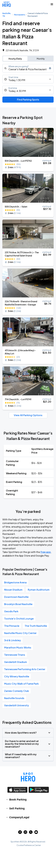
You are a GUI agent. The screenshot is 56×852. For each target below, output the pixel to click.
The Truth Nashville (36, 625)
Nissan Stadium (13, 589)
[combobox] (28, 68)
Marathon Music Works (17, 647)
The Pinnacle (11, 625)
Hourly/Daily (15, 58)
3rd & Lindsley (12, 640)
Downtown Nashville (16, 596)
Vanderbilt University (16, 705)
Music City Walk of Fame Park (21, 683)
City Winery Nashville (16, 676)
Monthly (41, 58)
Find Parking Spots (28, 99)
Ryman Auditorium (38, 589)
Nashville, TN (6, 14)
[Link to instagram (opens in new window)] (25, 833)
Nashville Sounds (14, 698)
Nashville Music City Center (20, 633)
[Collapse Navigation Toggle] (52, 4)
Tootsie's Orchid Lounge (19, 618)
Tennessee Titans (14, 654)
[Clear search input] (50, 68)
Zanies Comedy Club (16, 690)
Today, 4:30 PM (17, 91)
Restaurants (19, 15)
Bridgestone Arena (15, 582)
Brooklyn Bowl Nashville (18, 604)
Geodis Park (11, 611)
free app (45, 552)
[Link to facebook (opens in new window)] (20, 833)
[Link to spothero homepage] (28, 777)
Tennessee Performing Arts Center (24, 669)
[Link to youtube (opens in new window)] (36, 833)
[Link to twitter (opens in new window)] (31, 833)
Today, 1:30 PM (17, 80)
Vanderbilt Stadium (15, 662)
